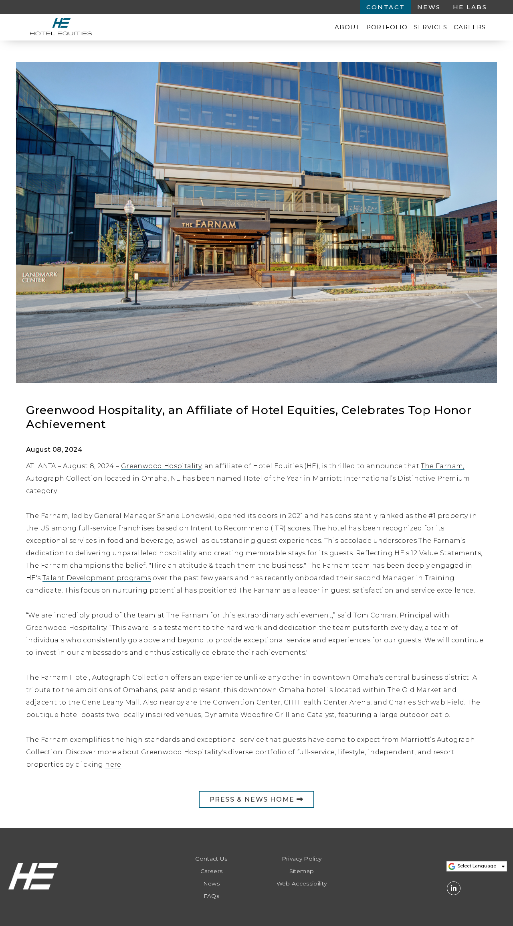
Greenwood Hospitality (161, 466)
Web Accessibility (302, 884)
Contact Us (211, 859)
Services (430, 27)
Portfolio (387, 27)
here (113, 764)
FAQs (211, 896)
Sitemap (301, 871)
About (347, 27)
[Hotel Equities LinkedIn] (453, 888)
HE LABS (470, 7)
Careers (470, 27)
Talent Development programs (96, 578)
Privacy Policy (302, 859)
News (429, 7)
